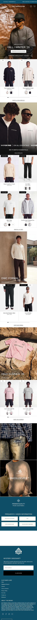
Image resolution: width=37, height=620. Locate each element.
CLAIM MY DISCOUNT (25, 325)
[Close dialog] (1, 1)
